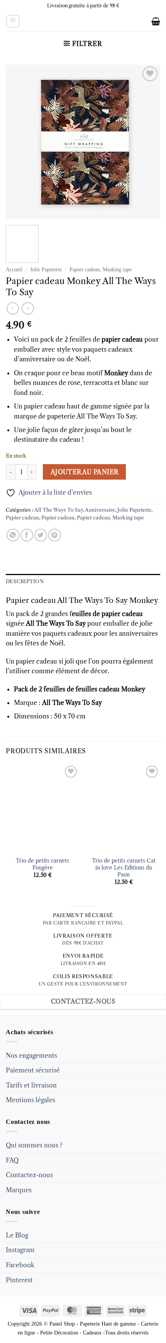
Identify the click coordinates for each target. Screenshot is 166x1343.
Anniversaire (100, 510)
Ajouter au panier (85, 472)
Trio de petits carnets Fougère (42, 864)
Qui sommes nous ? (34, 1145)
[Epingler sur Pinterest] (54, 535)
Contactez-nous (29, 1175)
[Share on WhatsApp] (13, 535)
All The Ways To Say (58, 510)
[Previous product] (28, 308)
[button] (13, 21)
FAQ (12, 1160)
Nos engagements (31, 1055)
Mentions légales (30, 1100)
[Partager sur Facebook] (26, 535)
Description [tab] (25, 581)
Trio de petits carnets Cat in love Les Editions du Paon (124, 868)
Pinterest (19, 1280)
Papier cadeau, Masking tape (100, 269)
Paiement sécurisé (33, 1070)
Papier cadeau (22, 518)
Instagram (20, 1250)
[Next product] (13, 308)
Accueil (14, 269)
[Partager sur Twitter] (40, 535)
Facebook (20, 1265)
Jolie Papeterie (46, 269)
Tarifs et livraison (31, 1085)
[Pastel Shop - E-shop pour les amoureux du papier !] (83, 21)
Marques (19, 1190)
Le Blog (17, 1235)
